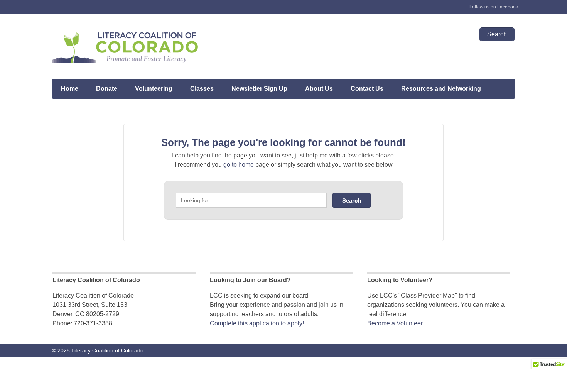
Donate (106, 88)
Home (69, 88)
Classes (202, 88)
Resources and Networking (441, 88)
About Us (319, 88)
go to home (238, 164)
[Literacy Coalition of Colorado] (125, 47)
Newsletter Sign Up (259, 88)
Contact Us (367, 88)
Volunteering (153, 88)
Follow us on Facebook (493, 7)
